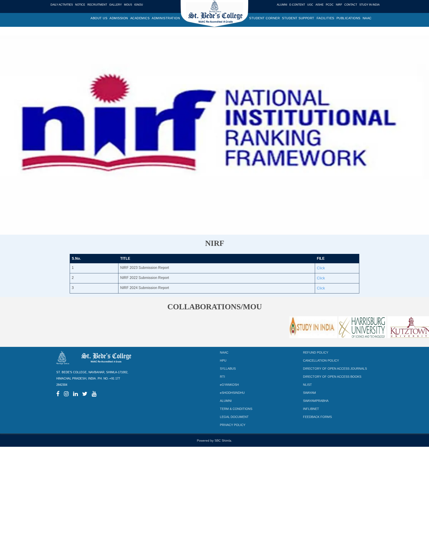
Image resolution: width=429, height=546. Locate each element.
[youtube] (94, 394)
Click (321, 268)
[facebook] (57, 394)
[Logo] (214, 15)
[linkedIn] (75, 394)
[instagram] (66, 394)
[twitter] (84, 394)
